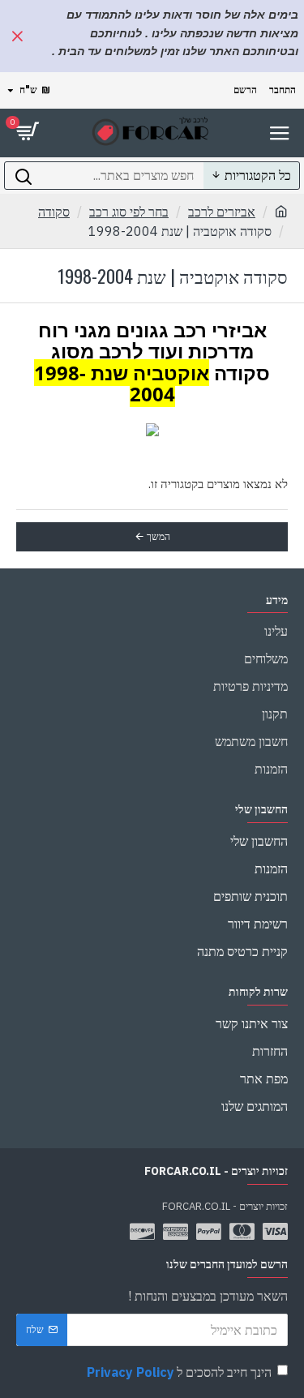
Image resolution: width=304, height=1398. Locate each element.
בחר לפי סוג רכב (129, 212)
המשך (158, 536)
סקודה (54, 212)
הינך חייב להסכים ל (179, 1372)
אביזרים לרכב (221, 212)
